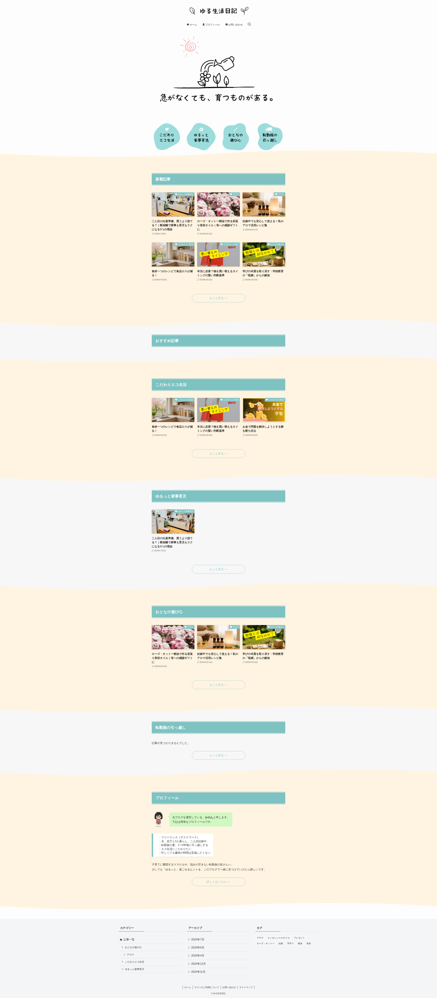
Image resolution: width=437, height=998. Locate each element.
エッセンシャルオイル (278, 938)
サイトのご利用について (207, 987)
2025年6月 (197, 947)
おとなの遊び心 (133, 947)
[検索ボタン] (249, 24)
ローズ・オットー (265, 943)
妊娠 (281, 943)
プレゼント (299, 938)
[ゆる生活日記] (218, 11)
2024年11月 (198, 971)
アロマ (130, 954)
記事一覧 (129, 939)
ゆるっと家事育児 (134, 969)
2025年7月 (197, 939)
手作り (290, 943)
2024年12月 (198, 963)
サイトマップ (246, 987)
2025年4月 (197, 955)
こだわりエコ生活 (134, 961)
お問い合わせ (229, 987)
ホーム (187, 987)
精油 (300, 943)
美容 (308, 943)
